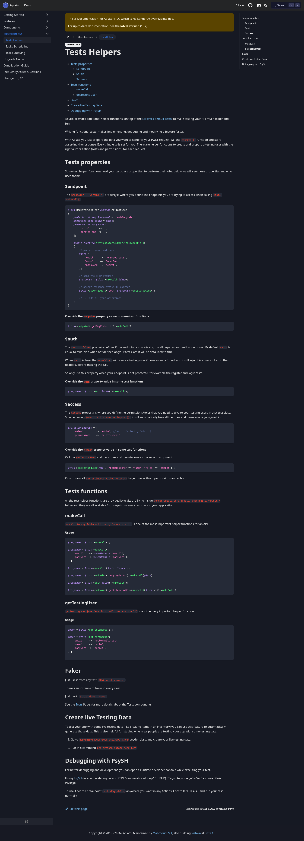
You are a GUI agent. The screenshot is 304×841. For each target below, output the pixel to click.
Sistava (196, 833)
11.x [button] (238, 5)
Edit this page (78, 809)
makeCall (82, 89)
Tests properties (81, 64)
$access (81, 79)
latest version (130, 26)
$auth (80, 74)
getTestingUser (86, 95)
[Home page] (68, 37)
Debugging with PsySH (86, 111)
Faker (74, 100)
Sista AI (209, 833)
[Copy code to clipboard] (229, 210)
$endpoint (83, 69)
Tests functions (81, 85)
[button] (26, 15)
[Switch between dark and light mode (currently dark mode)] (266, 5)
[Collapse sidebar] (26, 821)
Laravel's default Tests (157, 119)
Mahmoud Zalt (162, 833)
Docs (27, 5)
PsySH (78, 778)
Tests (79, 704)
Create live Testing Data (86, 105)
